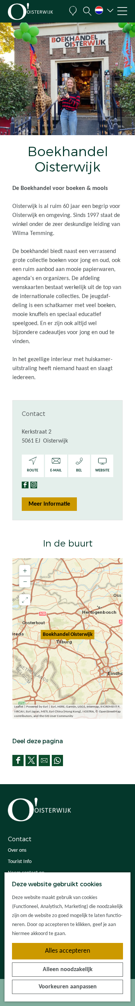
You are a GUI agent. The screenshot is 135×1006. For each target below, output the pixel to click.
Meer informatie (49, 504)
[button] (67, 638)
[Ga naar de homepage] (35, 11)
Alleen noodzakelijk (68, 970)
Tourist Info (20, 861)
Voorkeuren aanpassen (68, 987)
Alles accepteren (67, 951)
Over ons (17, 850)
